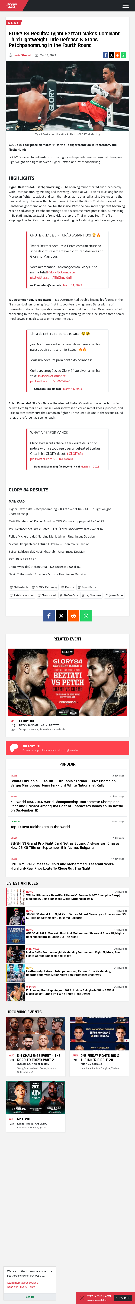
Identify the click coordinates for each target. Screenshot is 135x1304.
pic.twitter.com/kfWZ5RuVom (52, 381)
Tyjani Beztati (90, 587)
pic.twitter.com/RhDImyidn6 (51, 277)
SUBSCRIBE (123, 1298)
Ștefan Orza (70, 595)
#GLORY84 (75, 453)
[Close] (82, 1297)
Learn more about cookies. (22, 1282)
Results (69, 587)
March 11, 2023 (72, 285)
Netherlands (21, 587)
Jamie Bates (116, 595)
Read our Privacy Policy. (21, 1287)
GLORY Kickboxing (46, 587)
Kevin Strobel (22, 55)
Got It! (30, 1297)
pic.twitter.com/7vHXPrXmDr (51, 459)
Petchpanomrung (24, 595)
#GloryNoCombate (61, 272)
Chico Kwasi (49, 595)
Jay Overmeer (94, 595)
